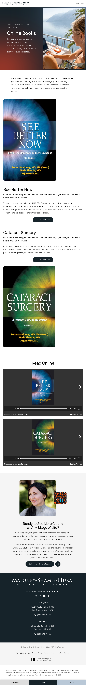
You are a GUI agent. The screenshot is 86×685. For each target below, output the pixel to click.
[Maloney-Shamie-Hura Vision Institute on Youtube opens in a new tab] (44, 596)
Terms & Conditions (23, 653)
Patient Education (21, 25)
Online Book (12, 27)
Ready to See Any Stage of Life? (43, 526)
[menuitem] (35, 596)
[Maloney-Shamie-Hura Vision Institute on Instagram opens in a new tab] (35, 596)
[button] (82, 3)
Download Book (43, 220)
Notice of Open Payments (53, 653)
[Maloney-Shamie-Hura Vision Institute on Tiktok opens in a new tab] (48, 596)
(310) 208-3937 (59, 675)
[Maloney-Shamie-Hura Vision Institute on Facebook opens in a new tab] (40, 596)
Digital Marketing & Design (45, 659)
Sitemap (67, 653)
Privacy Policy (37, 653)
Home (9, 25)
